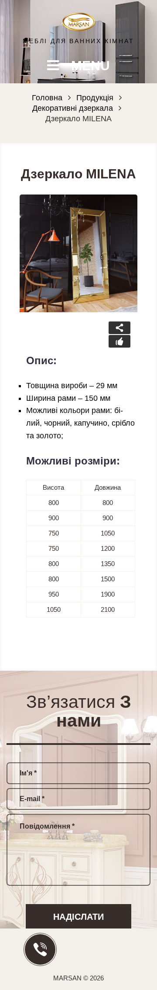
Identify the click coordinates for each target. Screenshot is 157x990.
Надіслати (78, 917)
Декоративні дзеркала (72, 108)
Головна (47, 97)
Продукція (94, 97)
